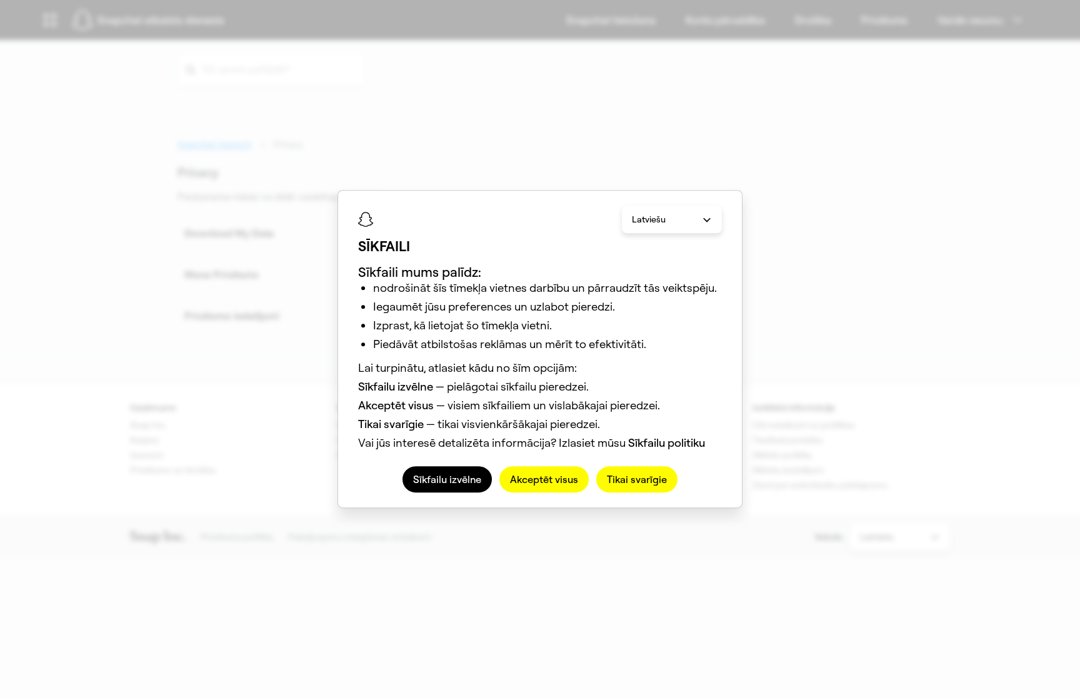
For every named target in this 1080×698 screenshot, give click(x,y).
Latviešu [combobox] (649, 219)
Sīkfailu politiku (666, 443)
